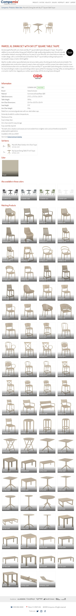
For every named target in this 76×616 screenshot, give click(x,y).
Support (72, 2)
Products (35, 2)
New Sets (48, 2)
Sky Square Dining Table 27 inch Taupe (23, 152)
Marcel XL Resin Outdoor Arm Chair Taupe (24, 146)
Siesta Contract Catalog (15, 137)
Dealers (54, 2)
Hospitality (61, 2)
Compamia (4, 8)
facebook (45, 611)
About (67, 2)
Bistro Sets (19, 8)
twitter (37, 611)
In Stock (41, 2)
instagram (41, 611)
